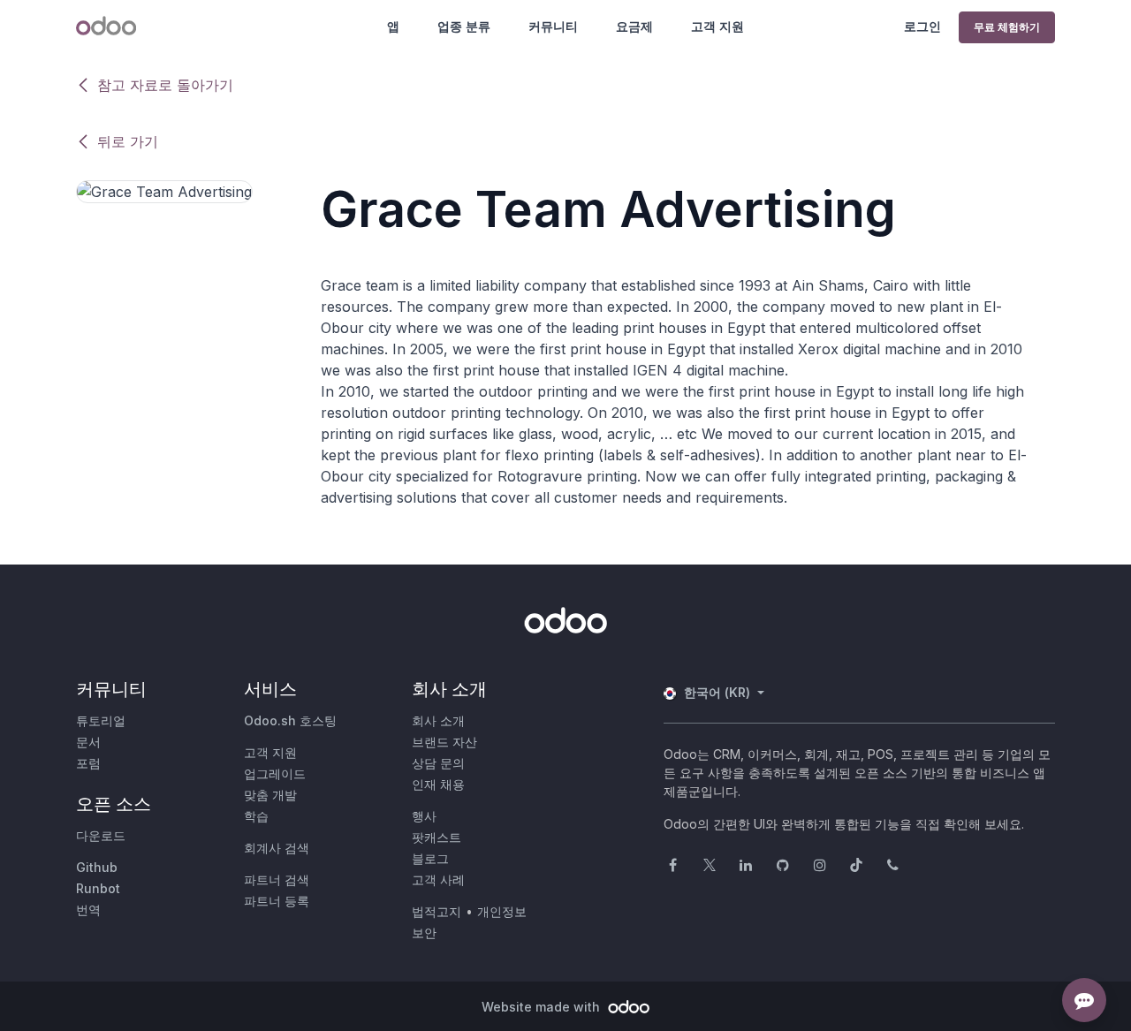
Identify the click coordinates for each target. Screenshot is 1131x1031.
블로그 (430, 858)
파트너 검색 (276, 879)
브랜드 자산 (444, 741)
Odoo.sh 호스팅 (290, 720)
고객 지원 (717, 26)
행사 (424, 815)
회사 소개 (438, 720)
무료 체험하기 (1007, 27)
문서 (88, 741)
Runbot (98, 888)
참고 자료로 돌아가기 (165, 85)
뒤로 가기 (127, 141)
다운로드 (100, 835)
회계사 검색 (276, 847)
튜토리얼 (100, 720)
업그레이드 (275, 773)
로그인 (922, 26)
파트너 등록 (276, 900)
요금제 (634, 26)
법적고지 (436, 911)
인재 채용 (438, 784)
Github (97, 867)
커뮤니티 (553, 26)
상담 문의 (438, 762)
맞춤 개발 (270, 794)
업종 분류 (463, 26)
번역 (88, 909)
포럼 (88, 762)
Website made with (542, 1006)
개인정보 (502, 911)
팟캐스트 (436, 837)
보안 (424, 932)
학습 (256, 815)
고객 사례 (438, 879)
